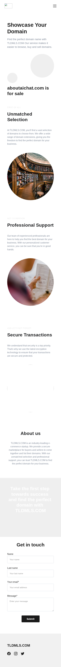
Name (10, 554)
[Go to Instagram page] (17, 653)
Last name (12, 568)
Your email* (13, 582)
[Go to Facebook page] (10, 653)
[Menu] (54, 6)
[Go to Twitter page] (22, 653)
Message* (12, 596)
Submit (30, 618)
